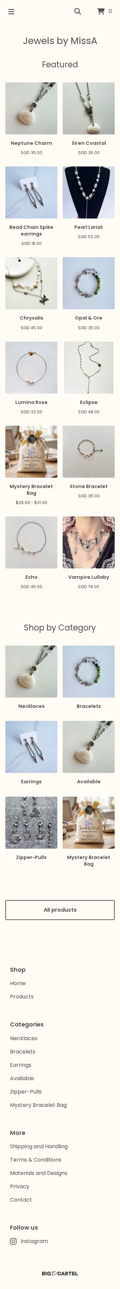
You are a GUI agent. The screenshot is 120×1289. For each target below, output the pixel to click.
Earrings (20, 1065)
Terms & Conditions (35, 1160)
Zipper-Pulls (26, 1092)
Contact (21, 1200)
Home (18, 983)
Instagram (34, 1241)
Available (22, 1078)
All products (60, 910)
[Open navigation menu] (11, 12)
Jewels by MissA (60, 40)
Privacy (19, 1186)
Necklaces (23, 1038)
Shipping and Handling (39, 1146)
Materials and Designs (38, 1173)
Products (22, 996)
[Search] (78, 11)
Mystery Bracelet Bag (38, 1105)
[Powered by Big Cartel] (60, 1273)
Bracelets (22, 1051)
